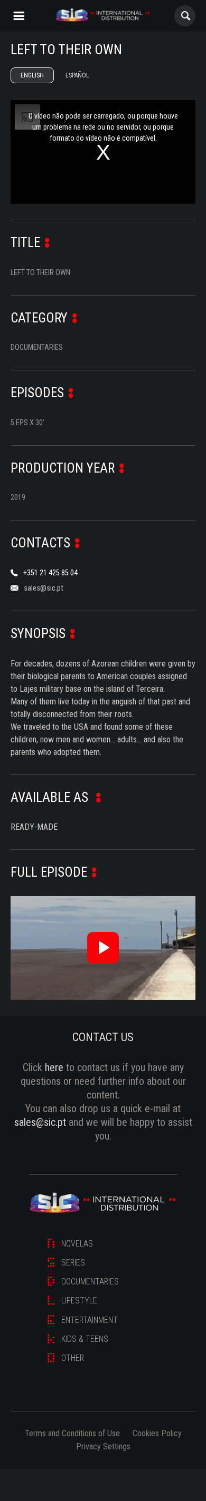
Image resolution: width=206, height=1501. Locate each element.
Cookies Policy (157, 1433)
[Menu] (18, 15)
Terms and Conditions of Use (72, 1433)
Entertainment (89, 1320)
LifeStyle (79, 1301)
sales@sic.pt (43, 588)
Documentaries (90, 1282)
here (54, 1067)
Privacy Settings (103, 1446)
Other (72, 1358)
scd (103, 16)
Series (73, 1263)
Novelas (77, 1244)
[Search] (184, 15)
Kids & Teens (84, 1339)
